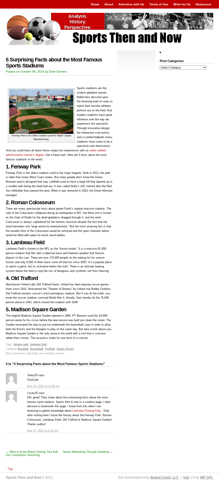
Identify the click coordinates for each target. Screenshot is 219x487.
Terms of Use (158, 4)
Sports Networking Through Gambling (86, 451)
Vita (186, 477)
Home (95, 4)
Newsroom (203, 4)
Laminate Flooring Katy (86, 410)
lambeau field (38, 344)
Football (50, 348)
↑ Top (9, 469)
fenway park (20, 344)
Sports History (65, 348)
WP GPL (206, 477)
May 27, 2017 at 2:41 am (42, 430)
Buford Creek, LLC (165, 477)
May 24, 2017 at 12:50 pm (43, 386)
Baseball (23, 348)
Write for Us (182, 4)
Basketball (36, 348)
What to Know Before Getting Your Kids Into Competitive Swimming (32, 453)
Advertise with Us (131, 4)
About (108, 4)
